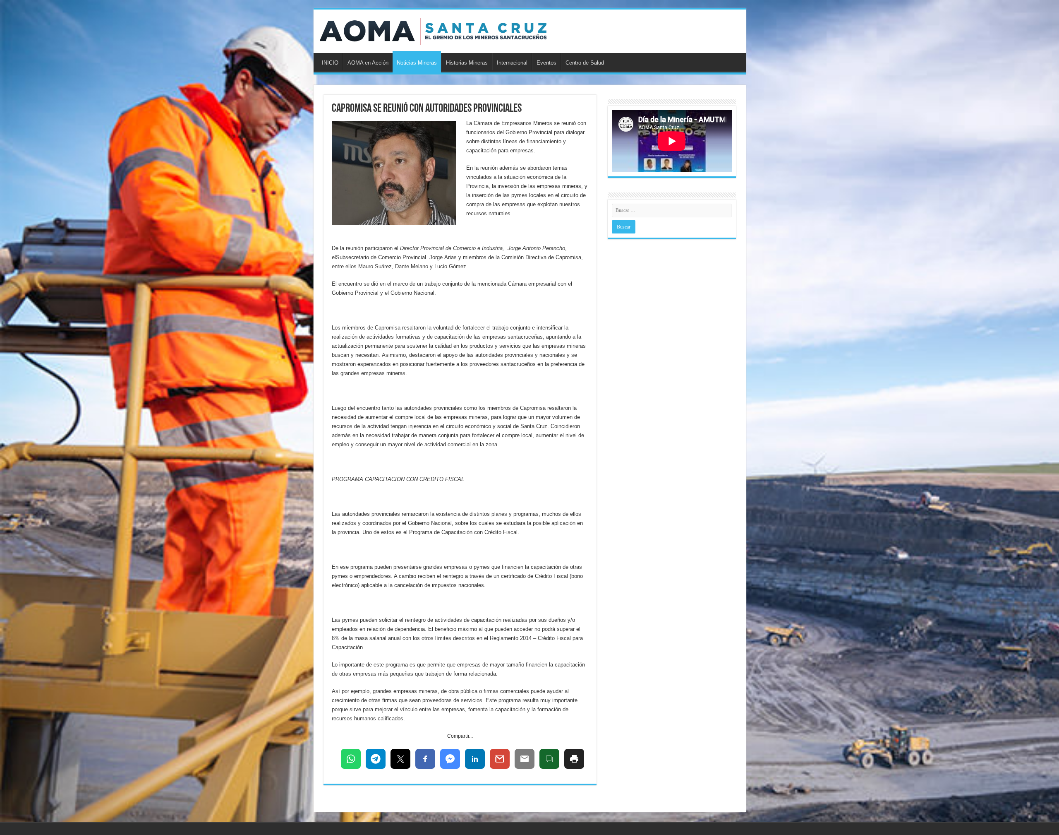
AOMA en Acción (367, 63)
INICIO (330, 63)
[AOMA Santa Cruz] (433, 30)
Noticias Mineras (417, 63)
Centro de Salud (584, 63)
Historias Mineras (467, 63)
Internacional (512, 63)
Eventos (546, 63)
